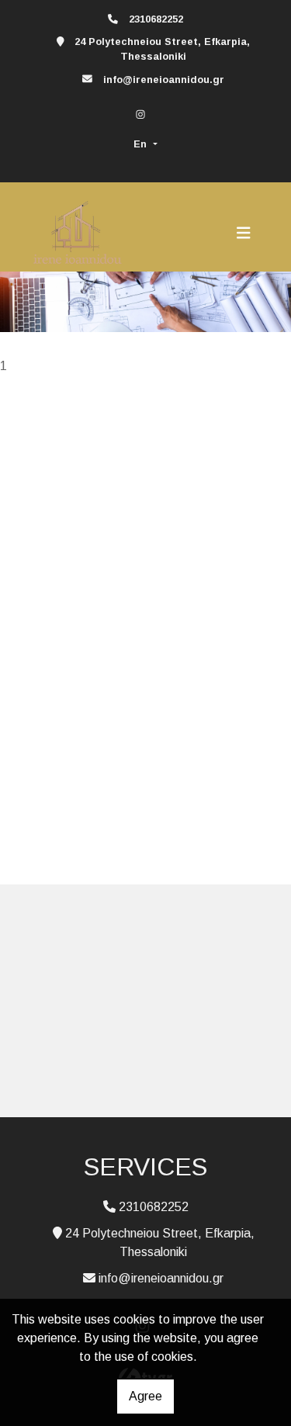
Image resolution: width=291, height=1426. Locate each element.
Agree (145, 1396)
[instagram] (140, 114)
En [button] (141, 144)
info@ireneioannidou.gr (163, 79)
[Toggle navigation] (243, 233)
